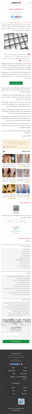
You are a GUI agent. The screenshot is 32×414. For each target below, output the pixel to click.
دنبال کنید (9, 221)
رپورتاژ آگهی (12, 377)
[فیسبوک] (19, 364)
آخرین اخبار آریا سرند (25, 246)
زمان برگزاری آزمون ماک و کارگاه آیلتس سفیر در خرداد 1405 (18, 313)
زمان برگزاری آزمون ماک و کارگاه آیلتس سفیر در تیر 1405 (19, 309)
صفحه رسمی (21, 221)
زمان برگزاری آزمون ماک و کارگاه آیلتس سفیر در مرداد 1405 (19, 305)
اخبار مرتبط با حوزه (26, 300)
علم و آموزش (27, 241)
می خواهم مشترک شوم (16, 341)
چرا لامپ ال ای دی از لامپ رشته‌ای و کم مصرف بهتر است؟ (18, 292)
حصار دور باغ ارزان (25, 251)
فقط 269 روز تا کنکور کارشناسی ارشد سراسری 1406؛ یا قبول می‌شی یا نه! (16, 303)
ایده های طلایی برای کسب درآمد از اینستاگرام (21, 280)
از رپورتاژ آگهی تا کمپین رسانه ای (22, 378)
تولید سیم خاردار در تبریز (24, 263)
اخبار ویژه (28, 273)
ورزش (13, 391)
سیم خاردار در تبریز (26, 63)
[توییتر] (17, 364)
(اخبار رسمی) (17, 23)
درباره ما (25, 368)
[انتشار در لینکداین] (21, 17)
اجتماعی (13, 388)
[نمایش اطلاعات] (16, 233)
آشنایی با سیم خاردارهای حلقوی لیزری (22, 259)
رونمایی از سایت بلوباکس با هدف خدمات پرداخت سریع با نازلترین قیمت (16, 288)
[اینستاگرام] (10, 364)
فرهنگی (25, 391)
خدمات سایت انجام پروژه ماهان (23, 282)
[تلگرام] (13, 364)
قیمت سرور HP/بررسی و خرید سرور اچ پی (21, 284)
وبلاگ (14, 374)
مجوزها (13, 368)
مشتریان (25, 371)
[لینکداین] (15, 364)
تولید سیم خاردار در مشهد (24, 261)
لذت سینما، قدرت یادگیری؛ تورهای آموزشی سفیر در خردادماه (18, 315)
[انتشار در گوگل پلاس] (18, 17)
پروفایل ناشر (13, 147)
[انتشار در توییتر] (14, 17)
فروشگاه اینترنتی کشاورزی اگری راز (23, 278)
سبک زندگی (24, 394)
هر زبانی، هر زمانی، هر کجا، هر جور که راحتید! (21, 286)
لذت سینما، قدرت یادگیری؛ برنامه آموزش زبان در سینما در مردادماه (17, 307)
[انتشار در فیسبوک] (16, 17)
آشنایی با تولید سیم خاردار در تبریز (23, 266)
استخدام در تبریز (26, 249)
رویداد (13, 394)
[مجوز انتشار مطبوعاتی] (21, 402)
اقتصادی (25, 388)
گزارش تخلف (6, 147)
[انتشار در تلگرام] (12, 17)
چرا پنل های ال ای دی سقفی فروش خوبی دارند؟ (20, 294)
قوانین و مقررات (23, 374)
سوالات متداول (12, 371)
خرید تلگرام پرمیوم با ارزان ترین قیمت (22, 290)
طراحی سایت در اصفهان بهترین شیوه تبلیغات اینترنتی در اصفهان (17, 276)
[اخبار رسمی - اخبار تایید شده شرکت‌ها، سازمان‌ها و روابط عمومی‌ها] (16, 2)
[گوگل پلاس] (22, 364)
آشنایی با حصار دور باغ (25, 253)
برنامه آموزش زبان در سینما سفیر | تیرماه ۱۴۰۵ (21, 311)
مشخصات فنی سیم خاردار (24, 257)
